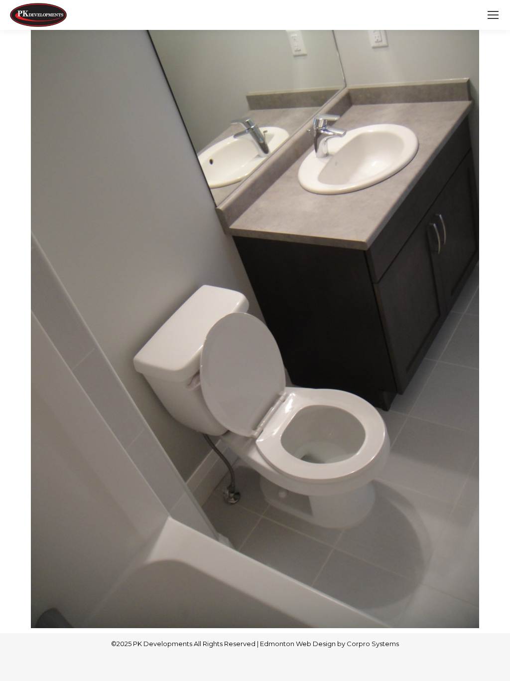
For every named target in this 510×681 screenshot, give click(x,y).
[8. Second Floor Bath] (255, 329)
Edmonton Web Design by (303, 644)
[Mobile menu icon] (493, 15)
